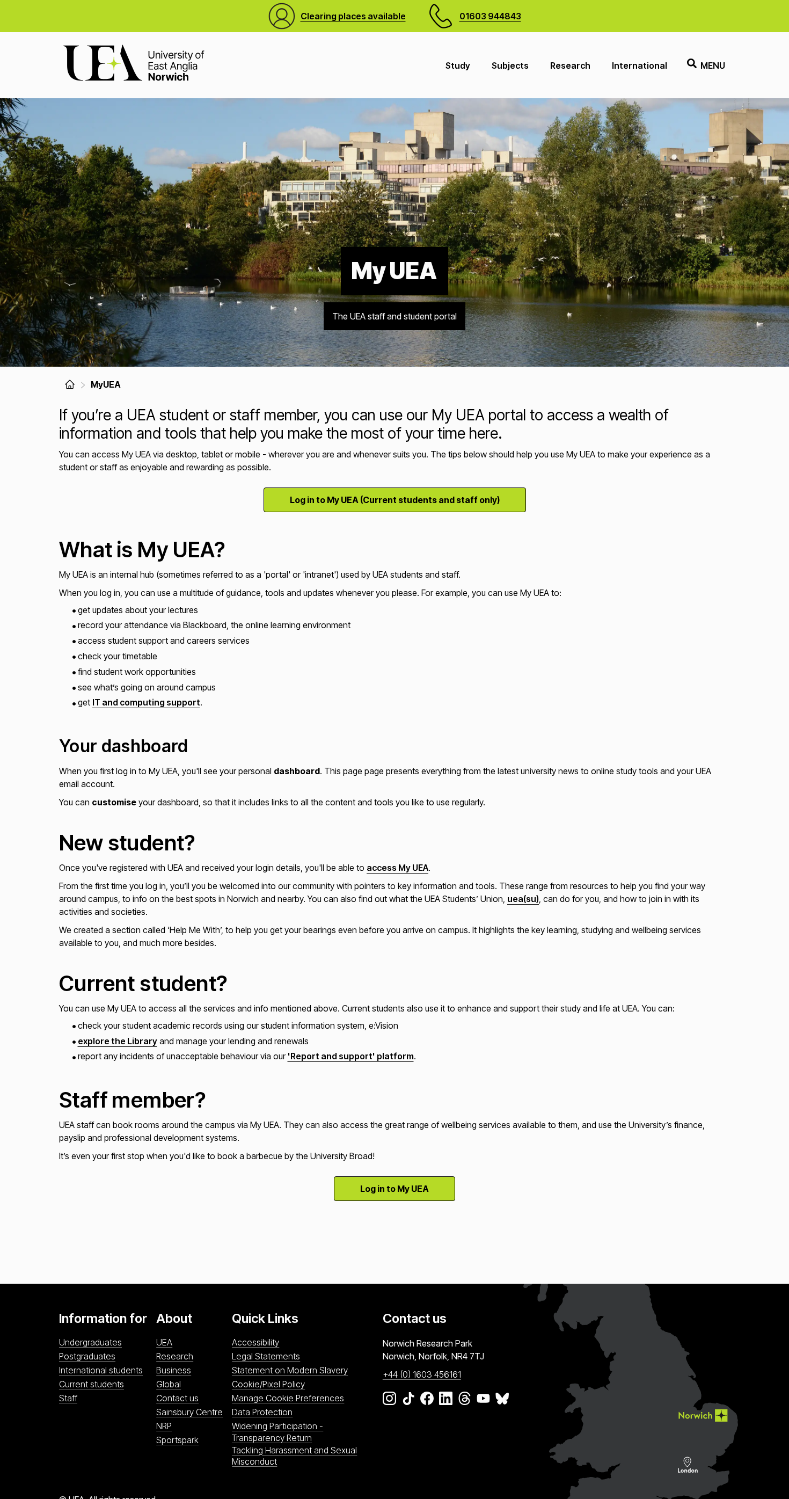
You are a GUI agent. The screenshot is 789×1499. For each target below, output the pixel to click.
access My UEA (397, 867)
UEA (164, 1342)
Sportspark (177, 1440)
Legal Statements (266, 1356)
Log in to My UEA (394, 1188)
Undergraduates (90, 1342)
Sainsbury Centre (189, 1412)
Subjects (510, 65)
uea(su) (523, 898)
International (639, 65)
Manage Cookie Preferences (288, 1398)
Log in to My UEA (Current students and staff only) (395, 499)
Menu (712, 65)
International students (101, 1370)
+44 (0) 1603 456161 (422, 1374)
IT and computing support (146, 702)
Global (168, 1384)
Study (457, 65)
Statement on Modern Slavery (290, 1370)
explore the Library (117, 1041)
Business (173, 1370)
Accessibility (255, 1342)
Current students (91, 1384)
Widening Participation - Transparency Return (277, 1432)
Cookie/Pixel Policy (268, 1384)
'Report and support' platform (351, 1056)
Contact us (177, 1398)
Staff (68, 1398)
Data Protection (262, 1412)
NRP (164, 1426)
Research (570, 65)
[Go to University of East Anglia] (133, 65)
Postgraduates (87, 1356)
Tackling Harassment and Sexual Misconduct (294, 1456)
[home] (69, 384)
